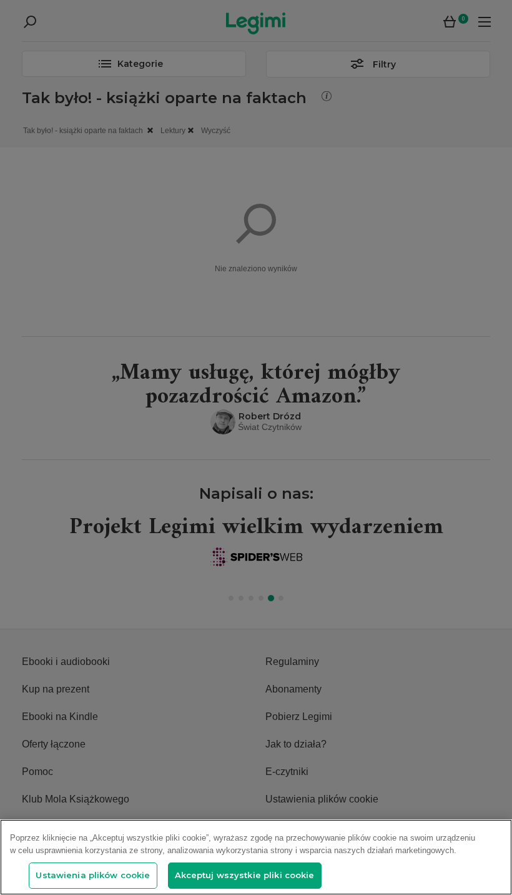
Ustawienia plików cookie (93, 875)
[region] (256, 857)
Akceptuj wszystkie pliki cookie (245, 875)
